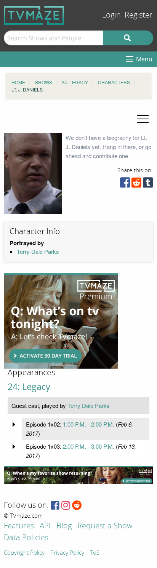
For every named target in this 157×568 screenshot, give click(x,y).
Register (138, 15)
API (45, 526)
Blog (64, 526)
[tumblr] (148, 184)
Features (19, 526)
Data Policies (26, 538)
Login (111, 15)
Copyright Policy (24, 553)
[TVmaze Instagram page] (65, 506)
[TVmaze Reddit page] (77, 506)
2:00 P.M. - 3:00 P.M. (88, 446)
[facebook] (125, 184)
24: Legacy (29, 387)
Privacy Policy (67, 553)
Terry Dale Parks (38, 251)
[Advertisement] (61, 321)
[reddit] (136, 184)
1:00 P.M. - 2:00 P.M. (88, 424)
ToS (94, 553)
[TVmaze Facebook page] (55, 506)
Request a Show (104, 526)
